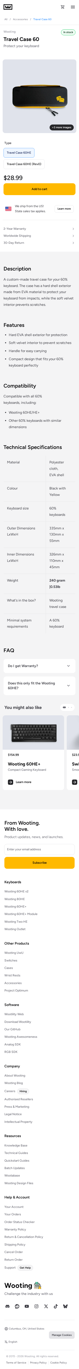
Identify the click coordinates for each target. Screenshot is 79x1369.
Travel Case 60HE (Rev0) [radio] (24, 164)
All (5, 19)
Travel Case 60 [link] (42, 19)
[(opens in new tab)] (7, 1306)
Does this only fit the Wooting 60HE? (31, 685)
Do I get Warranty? (23, 666)
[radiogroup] (39, 158)
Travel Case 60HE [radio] (19, 153)
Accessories (20, 19)
